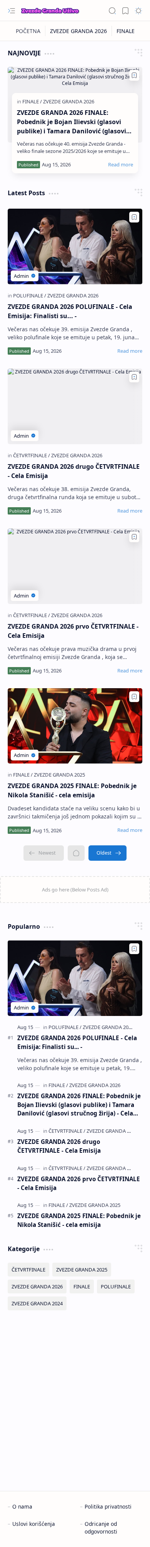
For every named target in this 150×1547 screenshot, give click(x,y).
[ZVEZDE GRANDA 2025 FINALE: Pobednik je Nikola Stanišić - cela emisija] (75, 726)
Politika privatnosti (108, 1506)
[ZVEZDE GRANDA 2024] (37, 1303)
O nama (22, 1506)
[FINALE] (125, 31)
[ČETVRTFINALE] (31, 455)
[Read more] (120, 164)
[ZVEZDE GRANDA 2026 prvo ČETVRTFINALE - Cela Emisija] (75, 566)
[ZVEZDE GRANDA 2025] (59, 774)
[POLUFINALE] (29, 295)
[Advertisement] (75, 1401)
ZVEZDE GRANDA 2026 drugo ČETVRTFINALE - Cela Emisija (74, 471)
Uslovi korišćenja (33, 1523)
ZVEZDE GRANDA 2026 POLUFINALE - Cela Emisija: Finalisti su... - (70, 311)
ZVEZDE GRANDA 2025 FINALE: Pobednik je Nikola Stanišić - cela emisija (72, 790)
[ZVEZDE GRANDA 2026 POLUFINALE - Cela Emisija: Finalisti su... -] (75, 246)
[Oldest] (107, 853)
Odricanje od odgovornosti (101, 1527)
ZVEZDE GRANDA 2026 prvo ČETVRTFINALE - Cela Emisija (73, 631)
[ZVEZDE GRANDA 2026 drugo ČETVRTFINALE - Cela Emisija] (75, 406)
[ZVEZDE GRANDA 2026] (78, 31)
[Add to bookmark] (134, 75)
